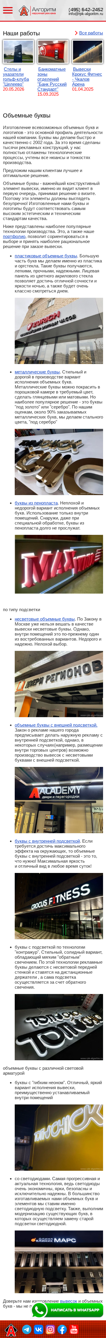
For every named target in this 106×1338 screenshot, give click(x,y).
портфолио (14, 236)
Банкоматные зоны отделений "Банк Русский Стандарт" (52, 79)
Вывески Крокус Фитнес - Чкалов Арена (87, 77)
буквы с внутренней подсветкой (47, 841)
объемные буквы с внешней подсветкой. (56, 724)
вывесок (68, 1301)
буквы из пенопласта (36, 502)
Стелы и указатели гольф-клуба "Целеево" (16, 77)
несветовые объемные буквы (45, 618)
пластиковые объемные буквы (46, 255)
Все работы (91, 32)
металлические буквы (37, 371)
